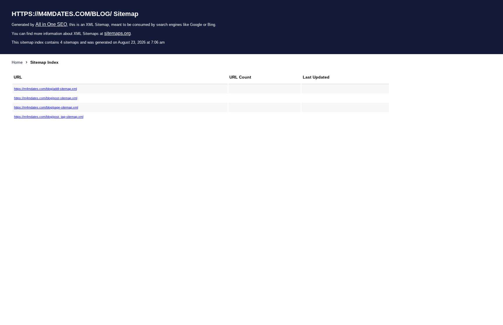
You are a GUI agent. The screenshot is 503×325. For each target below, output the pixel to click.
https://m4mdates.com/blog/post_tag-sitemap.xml (48, 116)
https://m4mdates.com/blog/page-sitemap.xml (46, 107)
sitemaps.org (117, 33)
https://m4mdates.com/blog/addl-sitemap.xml (45, 88)
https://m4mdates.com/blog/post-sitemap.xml (45, 98)
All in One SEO (51, 24)
